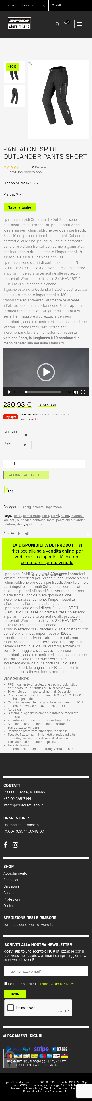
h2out (65, 516)
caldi (17, 516)
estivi (55, 516)
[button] (46, 372)
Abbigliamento (33, 507)
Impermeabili (54, 507)
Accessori (11, 880)
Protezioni (11, 899)
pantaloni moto (43, 520)
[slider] (43, 392)
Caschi (9, 893)
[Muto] (75, 392)
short (20, 524)
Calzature (11, 886)
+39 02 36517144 (17, 799)
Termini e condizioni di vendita (28, 925)
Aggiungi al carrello (26, 475)
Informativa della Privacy (56, 984)
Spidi (20, 194)
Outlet (8, 906)
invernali (77, 516)
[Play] (9, 392)
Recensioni (42, 167)
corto (45, 516)
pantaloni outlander (70, 520)
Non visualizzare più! (47, 574)
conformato (31, 516)
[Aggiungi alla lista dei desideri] (9, 489)
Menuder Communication (53, 1091)
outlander (24, 520)
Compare (21, 489)
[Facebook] (5, 846)
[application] (46, 372)
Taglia (8, 443)
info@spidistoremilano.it (23, 805)
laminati (9, 520)
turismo (39, 524)
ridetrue (9, 524)
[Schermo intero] (83, 392)
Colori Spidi (11, 432)
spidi (29, 524)
